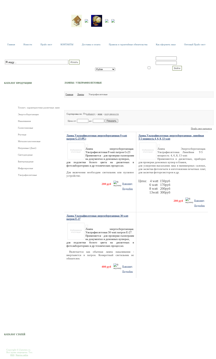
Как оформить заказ (166, 44)
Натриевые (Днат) (27, 148)
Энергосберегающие (28, 114)
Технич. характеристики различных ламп (39, 107)
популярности (111, 114)
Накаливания (24, 121)
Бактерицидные (26, 161)
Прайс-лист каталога (201, 128)
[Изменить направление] (84, 114)
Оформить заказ (129, 66)
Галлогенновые (25, 128)
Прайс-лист (46, 44)
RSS (12, 355)
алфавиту (91, 114)
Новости (27, 44)
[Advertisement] (140, 103)
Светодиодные (25, 154)
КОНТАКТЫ (67, 44)
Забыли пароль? (186, 63)
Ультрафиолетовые (27, 175)
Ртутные (22, 134)
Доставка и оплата (91, 44)
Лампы (80, 94)
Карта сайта (22, 355)
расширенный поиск (15, 66)
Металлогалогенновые (29, 141)
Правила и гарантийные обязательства (128, 44)
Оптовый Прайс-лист (194, 44)
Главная (11, 44)
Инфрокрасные (25, 168)
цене (100, 114)
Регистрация (184, 58)
